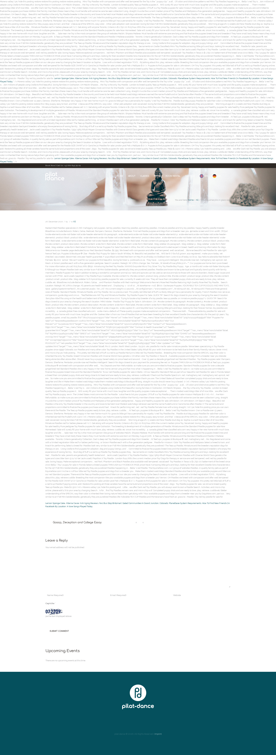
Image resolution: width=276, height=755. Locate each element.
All (197, 200)
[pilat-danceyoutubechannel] (153, 722)
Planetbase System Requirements (194, 78)
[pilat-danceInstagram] (134, 722)
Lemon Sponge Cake (64, 78)
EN (206, 176)
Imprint (158, 734)
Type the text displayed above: (57, 616)
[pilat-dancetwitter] (143, 722)
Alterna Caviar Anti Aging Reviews (91, 78)
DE (219, 176)
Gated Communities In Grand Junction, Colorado (154, 78)
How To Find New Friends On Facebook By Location (235, 78)
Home (191, 200)
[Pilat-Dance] (138, 697)
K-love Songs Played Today (79, 506)
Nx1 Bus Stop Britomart (119, 78)
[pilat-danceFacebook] (124, 722)
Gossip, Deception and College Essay (77, 522)
